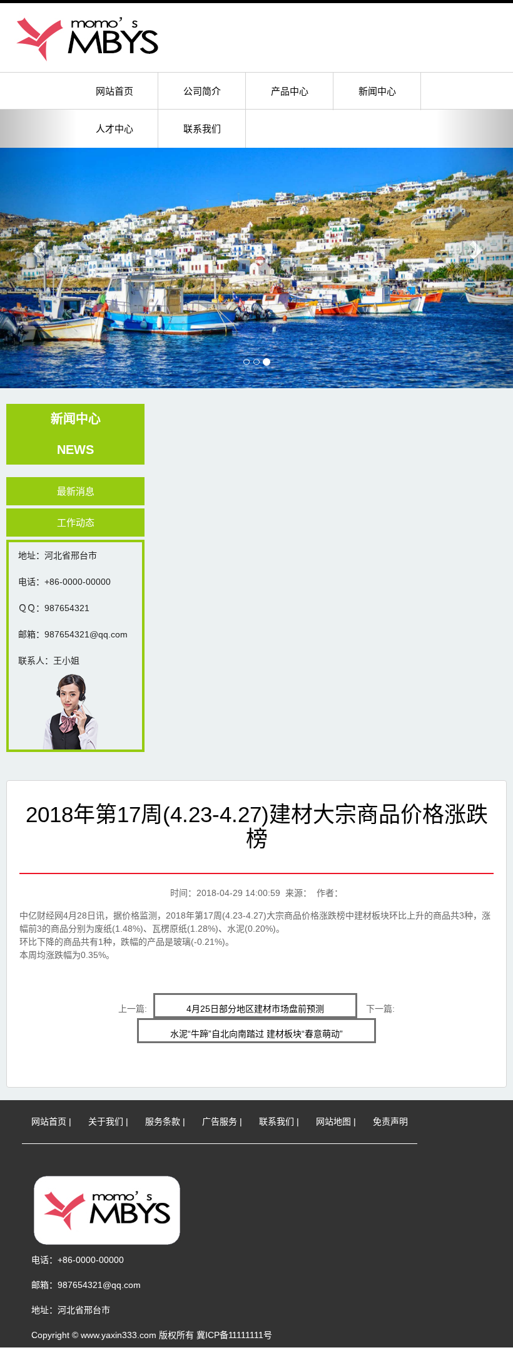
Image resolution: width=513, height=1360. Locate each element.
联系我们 (202, 128)
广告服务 (219, 1121)
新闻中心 (377, 91)
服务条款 (162, 1121)
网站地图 (333, 1121)
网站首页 (114, 91)
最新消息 (75, 491)
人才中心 (114, 128)
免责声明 (390, 1121)
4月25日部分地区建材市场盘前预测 (255, 1009)
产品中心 (289, 91)
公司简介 (202, 91)
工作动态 (75, 522)
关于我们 (105, 1121)
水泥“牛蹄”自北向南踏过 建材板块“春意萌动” (256, 1034)
